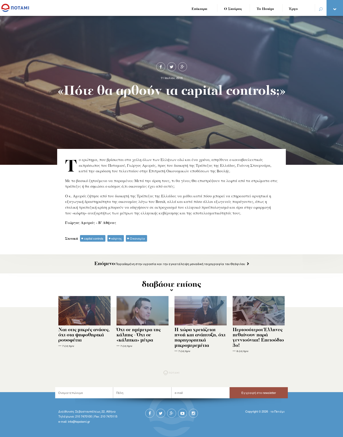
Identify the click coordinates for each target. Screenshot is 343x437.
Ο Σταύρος (233, 9)
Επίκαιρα (199, 9)
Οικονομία (137, 238)
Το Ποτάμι (265, 9)
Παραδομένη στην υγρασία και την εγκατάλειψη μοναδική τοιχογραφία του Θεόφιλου (169, 264)
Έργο (293, 9)
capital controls (93, 238)
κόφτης (116, 238)
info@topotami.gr (79, 421)
